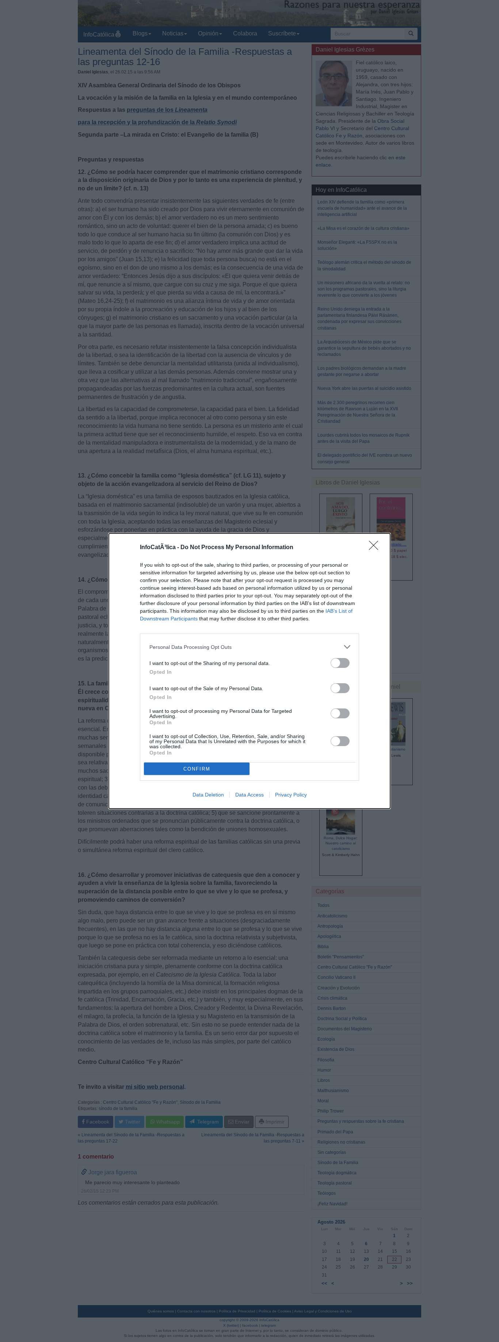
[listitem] (249, 647)
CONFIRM (196, 769)
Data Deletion (208, 795)
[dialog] (249, 671)
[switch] (340, 663)
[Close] (376, 548)
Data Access (249, 795)
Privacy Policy (291, 795)
